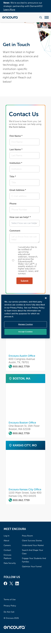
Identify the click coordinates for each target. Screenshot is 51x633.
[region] (25, 316)
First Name (15, 136)
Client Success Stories (32, 541)
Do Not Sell (9, 612)
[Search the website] (40, 17)
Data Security (10, 563)
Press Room (27, 536)
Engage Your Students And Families (34, 560)
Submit (24, 281)
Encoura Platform (7, 556)
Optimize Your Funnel (32, 566)
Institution (15, 163)
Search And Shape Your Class (32, 552)
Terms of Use (10, 599)
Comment (14, 231)
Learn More (9, 9)
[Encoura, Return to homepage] (10, 17)
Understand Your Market (33, 545)
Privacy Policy (10, 606)
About (6, 541)
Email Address (17, 190)
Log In (6, 536)
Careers (7, 545)
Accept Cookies (25, 332)
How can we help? (20, 217)
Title (12, 176)
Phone (12, 203)
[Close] (46, 298)
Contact (7, 550)
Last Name (15, 149)
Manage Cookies (25, 324)
